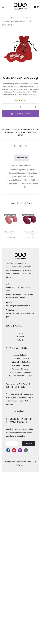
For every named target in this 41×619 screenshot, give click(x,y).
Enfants (12, 18)
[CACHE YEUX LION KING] (36, 18)
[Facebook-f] (8, 450)
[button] (12, 244)
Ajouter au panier (22, 114)
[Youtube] (14, 450)
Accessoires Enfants (24, 18)
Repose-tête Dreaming (29, 233)
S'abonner (28, 443)
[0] (37, 7)
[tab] (21, 158)
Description (21, 157)
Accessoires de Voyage (29, 129)
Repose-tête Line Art (11, 233)
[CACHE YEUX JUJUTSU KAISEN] (33, 18)
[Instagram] (20, 450)
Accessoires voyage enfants (15, 21)
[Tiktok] (26, 450)
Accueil (4, 18)
